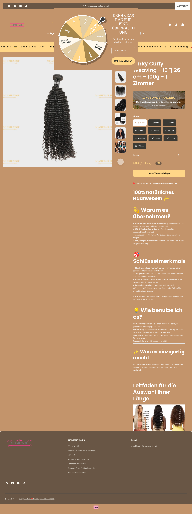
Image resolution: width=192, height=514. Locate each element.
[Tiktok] (26, 6)
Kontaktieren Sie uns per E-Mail (143, 446)
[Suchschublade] (170, 25)
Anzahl (136, 155)
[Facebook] (15, 6)
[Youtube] (20, 6)
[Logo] (17, 25)
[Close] (135, 11)
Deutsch (8, 499)
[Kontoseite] (176, 25)
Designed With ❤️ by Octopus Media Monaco (36, 499)
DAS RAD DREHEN (123, 61)
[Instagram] (9, 6)
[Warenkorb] (182, 25)
